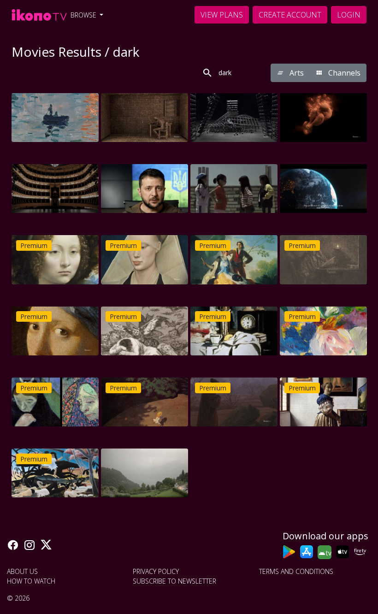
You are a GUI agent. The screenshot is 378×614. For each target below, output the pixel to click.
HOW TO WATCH (31, 581)
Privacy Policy (156, 571)
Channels (343, 73)
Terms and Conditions (296, 571)
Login (348, 15)
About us (22, 571)
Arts (296, 73)
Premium (33, 245)
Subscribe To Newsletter (174, 581)
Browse (84, 15)
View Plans (222, 15)
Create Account (290, 15)
